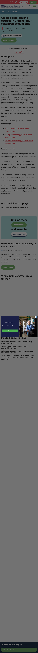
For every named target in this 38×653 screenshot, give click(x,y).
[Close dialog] (36, 317)
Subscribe (10, 330)
